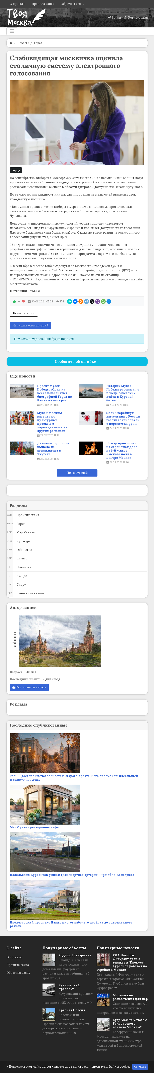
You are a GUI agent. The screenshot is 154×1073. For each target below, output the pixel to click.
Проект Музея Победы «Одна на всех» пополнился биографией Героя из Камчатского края (54, 393)
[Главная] (11, 43)
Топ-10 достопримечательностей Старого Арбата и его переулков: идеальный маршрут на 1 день (74, 777)
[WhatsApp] (103, 301)
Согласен (140, 1066)
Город (16, 170)
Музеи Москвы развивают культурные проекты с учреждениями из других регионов (52, 422)
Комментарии (23, 313)
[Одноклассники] (80, 301)
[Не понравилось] (23, 301)
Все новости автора (30, 687)
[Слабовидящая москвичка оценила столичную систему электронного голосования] (77, 122)
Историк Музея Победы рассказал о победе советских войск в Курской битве (122, 393)
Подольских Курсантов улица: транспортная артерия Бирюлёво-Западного (72, 875)
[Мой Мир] (108, 301)
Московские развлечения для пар (130, 997)
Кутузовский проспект (69, 987)
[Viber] (97, 301)
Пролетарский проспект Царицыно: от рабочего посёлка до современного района (71, 924)
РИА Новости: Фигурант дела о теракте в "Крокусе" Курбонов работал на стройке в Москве (122, 962)
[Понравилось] (14, 301)
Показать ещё (77, 473)
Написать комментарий (30, 325)
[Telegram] (86, 301)
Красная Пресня (72, 1010)
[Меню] (11, 31)
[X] (92, 301)
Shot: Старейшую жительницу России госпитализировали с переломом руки (123, 418)
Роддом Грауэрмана (75, 955)
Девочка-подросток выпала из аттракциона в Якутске (53, 449)
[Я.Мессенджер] (69, 301)
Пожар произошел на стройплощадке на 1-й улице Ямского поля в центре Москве (121, 451)
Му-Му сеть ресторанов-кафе (34, 827)
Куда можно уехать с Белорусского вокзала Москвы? (130, 1023)
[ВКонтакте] (75, 301)
